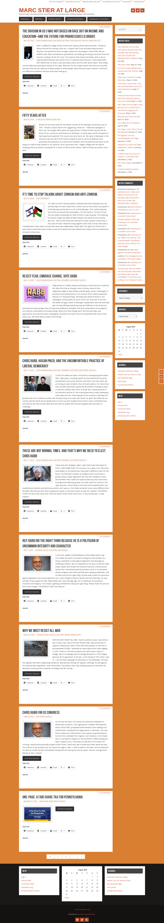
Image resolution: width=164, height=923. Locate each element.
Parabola (81, 914)
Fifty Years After (34, 115)
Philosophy (127, 2)
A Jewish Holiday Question (128, 169)
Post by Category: (56, 2)
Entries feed (122, 405)
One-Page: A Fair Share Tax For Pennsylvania (52, 797)
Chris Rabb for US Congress (41, 712)
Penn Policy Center (57, 801)
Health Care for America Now (129, 374)
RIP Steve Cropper (125, 163)
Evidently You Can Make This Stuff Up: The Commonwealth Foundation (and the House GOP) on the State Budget (129, 240)
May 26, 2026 (29, 119)
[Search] (140, 30)
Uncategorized (42, 198)
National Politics (73, 2)
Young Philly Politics (126, 385)
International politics (46, 635)
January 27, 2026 (30, 801)
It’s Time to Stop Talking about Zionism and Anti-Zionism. (60, 194)
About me (56, 119)
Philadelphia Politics (111, 2)
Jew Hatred (83, 370)
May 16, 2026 (29, 198)
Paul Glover (122, 381)
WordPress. (91, 914)
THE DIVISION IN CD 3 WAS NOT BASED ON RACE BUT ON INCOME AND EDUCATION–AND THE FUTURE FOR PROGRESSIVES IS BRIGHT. (130, 52)
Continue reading (32, 76)
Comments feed (124, 409)
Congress (65, 280)
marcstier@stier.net (82, 909)
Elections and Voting (58, 550)
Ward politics (94, 40)
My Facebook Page (125, 378)
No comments (105, 111)
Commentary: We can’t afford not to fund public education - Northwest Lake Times (130, 271)
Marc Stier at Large (52, 10)
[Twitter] (161, 377)
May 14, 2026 (29, 280)
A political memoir (44, 119)
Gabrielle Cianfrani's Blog (128, 371)
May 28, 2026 (29, 40)
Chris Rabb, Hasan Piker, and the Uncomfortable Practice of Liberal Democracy (130, 86)
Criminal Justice (42, 550)
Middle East (76, 635)
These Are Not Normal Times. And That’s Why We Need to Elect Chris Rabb (129, 98)
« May (119, 354)
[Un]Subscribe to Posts (127, 416)
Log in (120, 402)
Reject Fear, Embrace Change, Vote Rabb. (50, 276)
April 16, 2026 (29, 635)
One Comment (105, 27)
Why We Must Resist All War (41, 630)
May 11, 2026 (29, 370)
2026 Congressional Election (48, 40)
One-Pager (43, 801)
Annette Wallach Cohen (127, 219)
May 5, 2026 (28, 550)
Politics (85, 40)
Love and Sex (139, 2)
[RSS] (161, 381)
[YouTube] (161, 372)
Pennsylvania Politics (91, 2)
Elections (65, 40)
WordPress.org (123, 412)
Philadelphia (75, 40)
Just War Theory (63, 635)
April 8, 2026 (29, 717)
